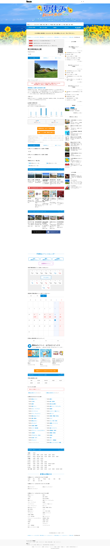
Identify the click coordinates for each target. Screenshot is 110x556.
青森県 (38, 454)
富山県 (38, 460)
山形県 (49, 454)
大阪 (62, 24)
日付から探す (32, 27)
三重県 (42, 461)
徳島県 (42, 467)
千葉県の (32, 399)
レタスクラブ (28, 544)
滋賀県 (53, 463)
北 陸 (29, 460)
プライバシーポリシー (38, 546)
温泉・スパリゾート (46, 516)
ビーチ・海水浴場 (31, 516)
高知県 (45, 467)
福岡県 (34, 469)
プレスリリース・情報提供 (53, 546)
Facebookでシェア (54, 232)
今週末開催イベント (78, 28)
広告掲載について (63, 546)
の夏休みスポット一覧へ (34, 163)
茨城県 (46, 382)
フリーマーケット (31, 503)
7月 (46, 340)
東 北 (29, 454)
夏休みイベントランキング (47, 486)
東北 (44, 24)
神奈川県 (46, 380)
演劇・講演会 (30, 509)
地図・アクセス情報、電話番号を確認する (46, 132)
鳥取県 (45, 465)
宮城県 (34, 454)
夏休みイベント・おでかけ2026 (33, 24)
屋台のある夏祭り (46, 498)
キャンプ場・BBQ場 (46, 511)
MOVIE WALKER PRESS (46, 544)
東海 (54, 24)
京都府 (38, 463)
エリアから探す (44, 27)
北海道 (41, 24)
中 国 (29, 465)
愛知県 (34, 461)
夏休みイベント (30, 495)
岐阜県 (38, 461)
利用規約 (33, 546)
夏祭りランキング (31, 486)
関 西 (29, 463)
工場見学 (29, 519)
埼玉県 (60, 380)
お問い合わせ (47, 546)
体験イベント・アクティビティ (48, 500)
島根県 (49, 465)
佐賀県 (38, 469)
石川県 (34, 460)
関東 (46, 24)
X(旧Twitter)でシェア (39, 232)
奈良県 (45, 463)
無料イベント (30, 500)
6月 (33, 340)
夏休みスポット (30, 511)
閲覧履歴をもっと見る (77, 112)
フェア (44, 509)
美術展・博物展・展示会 (47, 507)
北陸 (57, 24)
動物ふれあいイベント (32, 507)
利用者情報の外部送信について (74, 546)
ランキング (34, 392)
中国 (64, 24)
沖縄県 (61, 469)
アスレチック (45, 523)
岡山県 (38, 465)
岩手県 (42, 454)
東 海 (29, 461)
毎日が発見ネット (52, 544)
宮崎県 (53, 469)
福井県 (42, 460)
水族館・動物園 (30, 514)
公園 (30, 54)
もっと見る (79, 61)
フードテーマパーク (46, 525)
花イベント (45, 505)
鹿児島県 (57, 469)
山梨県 (34, 458)
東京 (48, 24)
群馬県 (31, 382)
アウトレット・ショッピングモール (34, 518)
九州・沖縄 (71, 24)
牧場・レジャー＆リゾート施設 (33, 527)
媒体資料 (58, 546)
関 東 (29, 456)
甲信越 (51, 24)
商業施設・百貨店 (46, 518)
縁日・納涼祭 (45, 496)
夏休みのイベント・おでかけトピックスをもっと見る (46, 370)
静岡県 (45, 461)
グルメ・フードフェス (32, 502)
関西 (59, 24)
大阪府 (34, 463)
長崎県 (42, 469)
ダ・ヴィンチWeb (33, 544)
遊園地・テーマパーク (47, 512)
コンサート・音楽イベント (47, 503)
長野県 (38, 458)
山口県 (42, 465)
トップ (33, 57)
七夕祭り (29, 496)
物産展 (44, 502)
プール (67, 27)
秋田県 (45, 454)
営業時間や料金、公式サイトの (46, 128)
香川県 (34, 467)
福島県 (53, 454)
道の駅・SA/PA (45, 521)
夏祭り (55, 27)
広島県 (34, 465)
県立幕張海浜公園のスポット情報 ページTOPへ (56, 532)
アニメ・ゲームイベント (32, 505)
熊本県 (45, 469)
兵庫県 (42, 463)
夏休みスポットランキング (32, 488)
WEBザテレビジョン (39, 544)
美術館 (29, 521)
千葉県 (53, 380)
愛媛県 (38, 467)
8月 (58, 340)
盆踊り (29, 498)
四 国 (29, 467)
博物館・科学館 (45, 519)
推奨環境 (43, 546)
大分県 (49, 469)
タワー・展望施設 (31, 525)
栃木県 (38, 382)
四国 (67, 24)
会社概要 (67, 546)
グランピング (30, 512)
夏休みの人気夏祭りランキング (34, 389)
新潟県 (42, 458)
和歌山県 (50, 463)
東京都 (38, 380)
